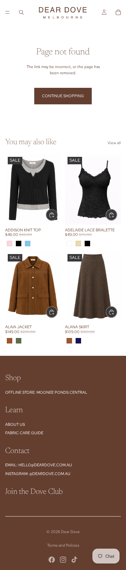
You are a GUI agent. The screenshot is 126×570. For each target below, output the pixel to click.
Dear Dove (70, 531)
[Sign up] (114, 508)
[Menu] (7, 12)
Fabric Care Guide (24, 433)
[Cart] (118, 12)
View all (114, 142)
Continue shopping (63, 96)
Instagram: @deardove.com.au (37, 473)
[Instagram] (63, 560)
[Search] (21, 12)
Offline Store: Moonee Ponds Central (46, 392)
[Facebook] (52, 560)
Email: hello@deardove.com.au (38, 465)
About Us (15, 424)
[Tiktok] (74, 560)
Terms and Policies (63, 545)
